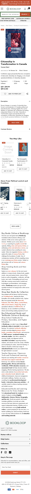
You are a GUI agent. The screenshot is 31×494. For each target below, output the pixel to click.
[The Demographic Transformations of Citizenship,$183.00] (23, 149)
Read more (15, 123)
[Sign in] (25, 9)
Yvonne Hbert (5, 67)
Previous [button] (3, 204)
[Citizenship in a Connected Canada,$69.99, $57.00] (8, 149)
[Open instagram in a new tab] (5, 452)
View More (15, 226)
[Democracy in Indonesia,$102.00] (20, 193)
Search (24, 14)
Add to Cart (8, 171)
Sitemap (18, 486)
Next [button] (27, 204)
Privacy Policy (19, 484)
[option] (15, 43)
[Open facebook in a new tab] (1, 452)
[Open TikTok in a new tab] (10, 452)
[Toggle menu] (2, 9)
